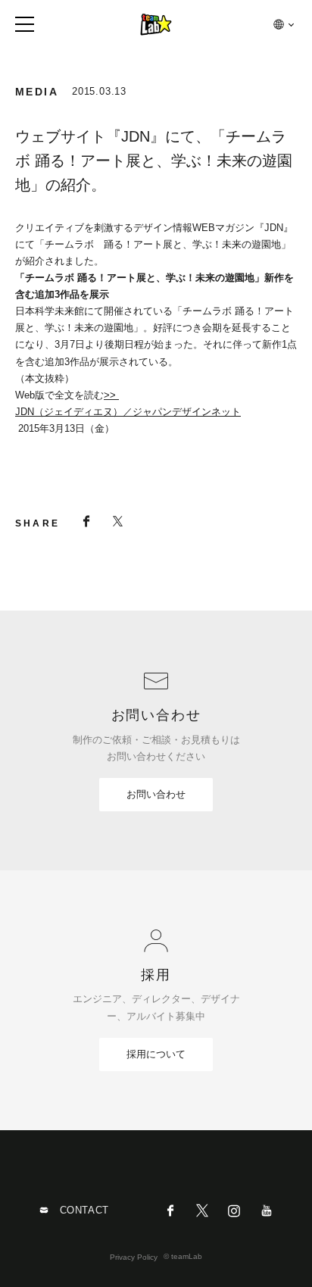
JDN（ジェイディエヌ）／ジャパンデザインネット (128, 411)
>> (111, 395)
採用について (156, 1054)
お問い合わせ (156, 794)
